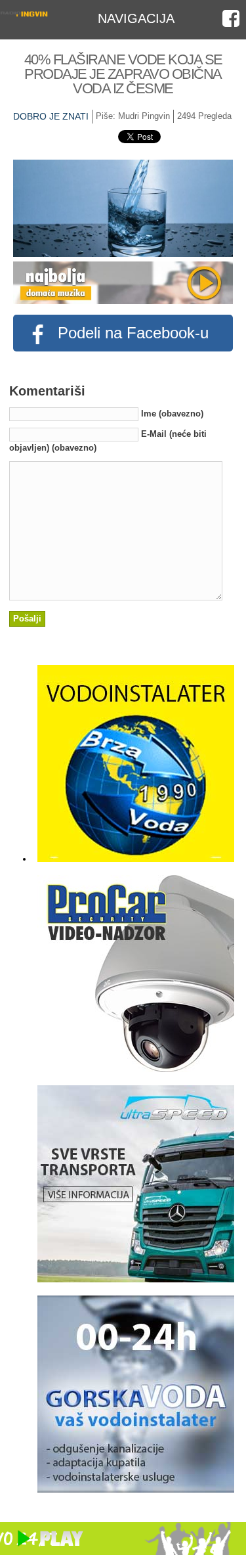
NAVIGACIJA (136, 18)
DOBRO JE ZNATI (51, 116)
